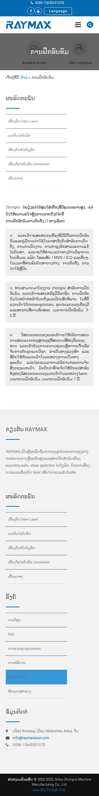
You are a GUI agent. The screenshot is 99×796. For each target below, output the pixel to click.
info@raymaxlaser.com (31, 738)
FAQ (11, 634)
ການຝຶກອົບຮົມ (18, 677)
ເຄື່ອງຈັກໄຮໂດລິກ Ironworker (29, 164)
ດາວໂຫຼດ (14, 620)
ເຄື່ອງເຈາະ (15, 178)
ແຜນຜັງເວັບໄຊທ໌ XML (49, 790)
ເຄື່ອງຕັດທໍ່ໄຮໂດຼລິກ (21, 150)
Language (58, 11)
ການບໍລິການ (16, 663)
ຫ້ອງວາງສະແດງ (19, 691)
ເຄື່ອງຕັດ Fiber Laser (23, 121)
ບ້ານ (24, 77)
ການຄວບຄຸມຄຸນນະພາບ (24, 648)
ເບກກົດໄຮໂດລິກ (19, 135)
